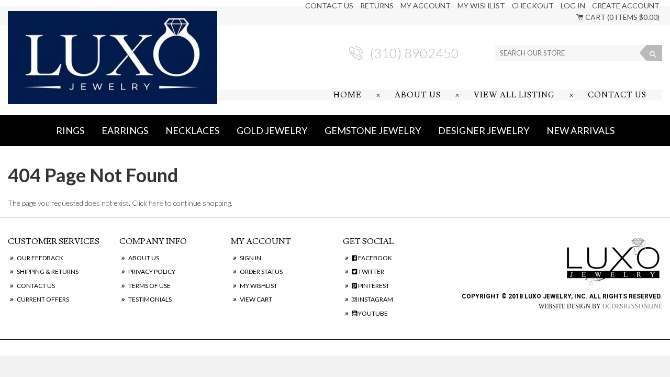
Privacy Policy (151, 271)
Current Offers (43, 299)
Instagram (375, 299)
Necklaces (192, 130)
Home (347, 95)
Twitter (370, 271)
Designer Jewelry (483, 130)
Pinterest (373, 286)
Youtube (372, 313)
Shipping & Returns (48, 271)
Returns (377, 5)
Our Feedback (40, 258)
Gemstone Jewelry (373, 130)
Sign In (250, 258)
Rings (70, 130)
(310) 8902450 (414, 53)
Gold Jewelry (272, 130)
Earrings (125, 130)
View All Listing (514, 95)
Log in (573, 5)
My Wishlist (481, 5)
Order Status (261, 271)
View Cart (256, 299)
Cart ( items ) (622, 17)
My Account (425, 5)
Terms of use (149, 286)
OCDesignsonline (632, 306)
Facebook (374, 258)
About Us (418, 95)
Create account (626, 5)
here (156, 202)
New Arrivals (580, 130)
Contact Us (329, 5)
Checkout (533, 5)
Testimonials (150, 299)
